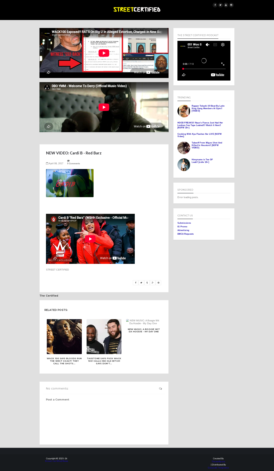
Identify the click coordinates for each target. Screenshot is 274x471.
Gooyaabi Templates (218, 468)
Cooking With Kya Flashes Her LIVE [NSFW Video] (199, 135)
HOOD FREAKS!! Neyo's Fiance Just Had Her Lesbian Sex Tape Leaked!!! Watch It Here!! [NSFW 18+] (200, 125)
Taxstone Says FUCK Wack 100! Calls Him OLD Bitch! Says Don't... (104, 361)
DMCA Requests (185, 234)
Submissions (184, 223)
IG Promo (182, 226)
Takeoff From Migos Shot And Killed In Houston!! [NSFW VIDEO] (207, 145)
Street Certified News (56, 461)
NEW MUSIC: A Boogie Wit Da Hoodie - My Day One (144, 330)
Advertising (183, 230)
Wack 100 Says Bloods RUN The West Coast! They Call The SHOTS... (64, 361)
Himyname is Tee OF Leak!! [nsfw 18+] (202, 160)
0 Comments (73, 163)
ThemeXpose (218, 461)
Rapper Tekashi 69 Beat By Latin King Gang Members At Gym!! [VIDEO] (208, 108)
